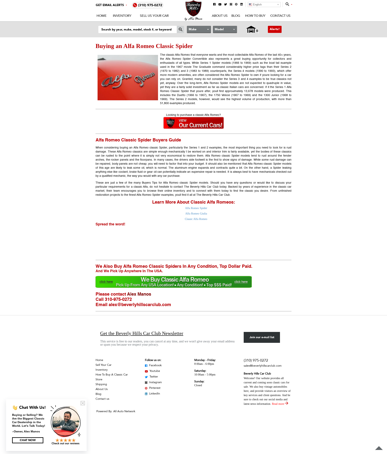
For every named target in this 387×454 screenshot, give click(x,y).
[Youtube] (219, 4)
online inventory (174, 190)
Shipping (101, 384)
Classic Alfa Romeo (196, 219)
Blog (235, 16)
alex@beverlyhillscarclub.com (140, 305)
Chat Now (28, 440)
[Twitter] (225, 4)
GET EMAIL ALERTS (110, 5)
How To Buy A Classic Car (112, 375)
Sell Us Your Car (154, 16)
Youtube (154, 371)
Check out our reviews (65, 443)
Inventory (122, 16)
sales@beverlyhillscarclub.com (263, 366)
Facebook (155, 365)
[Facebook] (214, 4)
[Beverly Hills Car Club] (194, 19)
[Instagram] (231, 4)
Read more (278, 403)
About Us (220, 16)
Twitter (153, 377)
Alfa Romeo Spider (196, 208)
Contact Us (280, 16)
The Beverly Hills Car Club (201, 186)
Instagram (155, 382)
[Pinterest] (236, 4)
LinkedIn (154, 393)
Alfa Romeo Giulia (196, 213)
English (257, 4)
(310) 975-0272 (256, 360)
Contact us (102, 399)
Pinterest (154, 388)
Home (102, 16)
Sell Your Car (103, 365)
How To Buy (255, 16)
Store (99, 379)
